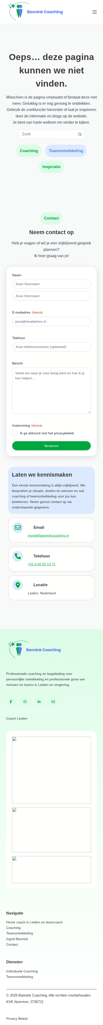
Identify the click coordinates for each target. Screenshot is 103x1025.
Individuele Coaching (22, 971)
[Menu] (94, 12)
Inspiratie (51, 167)
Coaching (29, 151)
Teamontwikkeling (66, 151)
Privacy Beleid (17, 1018)
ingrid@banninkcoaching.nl (48, 535)
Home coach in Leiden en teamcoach (34, 922)
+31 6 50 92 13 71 (42, 564)
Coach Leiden (16, 718)
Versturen (51, 446)
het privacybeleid (61, 433)
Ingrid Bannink (17, 939)
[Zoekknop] (79, 134)
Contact (12, 944)
